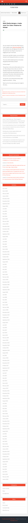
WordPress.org (6, 510)
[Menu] (2, 1)
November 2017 (6, 363)
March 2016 (5, 413)
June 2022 (5, 241)
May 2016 (5, 408)
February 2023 (6, 221)
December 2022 (6, 226)
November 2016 (6, 393)
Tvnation (14, 7)
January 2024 (5, 196)
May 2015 (5, 438)
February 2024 (6, 193)
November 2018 (6, 345)
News (4, 21)
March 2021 (5, 274)
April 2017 (5, 380)
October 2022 (5, 231)
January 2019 (5, 340)
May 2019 (5, 330)
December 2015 (6, 421)
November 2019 (6, 314)
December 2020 (6, 282)
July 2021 (5, 264)
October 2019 (5, 317)
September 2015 (6, 428)
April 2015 (5, 441)
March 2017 (5, 383)
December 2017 (6, 360)
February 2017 (6, 385)
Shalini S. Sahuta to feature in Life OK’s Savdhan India (13, 95)
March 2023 (5, 218)
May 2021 (5, 269)
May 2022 (5, 244)
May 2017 (5, 378)
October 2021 (5, 256)
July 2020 (5, 294)
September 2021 (6, 259)
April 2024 (5, 188)
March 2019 (5, 335)
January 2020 (5, 309)
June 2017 (5, 375)
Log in (4, 502)
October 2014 (5, 456)
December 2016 (6, 390)
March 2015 (5, 443)
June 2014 (5, 466)
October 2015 (5, 426)
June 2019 (5, 327)
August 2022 (5, 236)
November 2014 (6, 454)
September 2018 (6, 350)
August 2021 (5, 261)
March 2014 (5, 474)
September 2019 (6, 320)
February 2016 (6, 416)
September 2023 (6, 203)
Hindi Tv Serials (6, 488)
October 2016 (5, 395)
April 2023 (5, 216)
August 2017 (5, 370)
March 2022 (5, 249)
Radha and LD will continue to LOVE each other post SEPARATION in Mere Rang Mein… (13, 92)
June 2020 (5, 297)
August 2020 (5, 292)
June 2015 (5, 436)
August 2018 (5, 352)
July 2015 (5, 433)
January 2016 (5, 418)
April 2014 (5, 471)
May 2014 (5, 469)
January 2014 (5, 479)
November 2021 (6, 254)
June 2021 (5, 266)
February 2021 (6, 277)
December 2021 (6, 251)
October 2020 (5, 287)
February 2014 (6, 476)
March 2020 (5, 304)
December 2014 (6, 451)
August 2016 (5, 400)
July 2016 (5, 403)
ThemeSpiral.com (14, 520)
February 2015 (6, 446)
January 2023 (5, 223)
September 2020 (6, 289)
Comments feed (6, 507)
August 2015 (5, 431)
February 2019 (6, 337)
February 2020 (6, 307)
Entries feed (5, 505)
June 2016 (5, 406)
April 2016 (5, 411)
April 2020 (5, 302)
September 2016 (6, 398)
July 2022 (5, 239)
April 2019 (5, 332)
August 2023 (5, 206)
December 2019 (6, 312)
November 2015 (6, 423)
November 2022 (6, 229)
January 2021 (5, 279)
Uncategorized (6, 493)
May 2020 (5, 299)
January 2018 (5, 357)
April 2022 (5, 246)
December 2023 (6, 198)
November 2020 (6, 284)
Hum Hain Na (10, 162)
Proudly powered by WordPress (8, 518)
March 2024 (5, 191)
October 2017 (5, 365)
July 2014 (5, 464)
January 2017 (5, 388)
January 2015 (5, 449)
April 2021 (5, 272)
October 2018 (5, 347)
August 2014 (5, 461)
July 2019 (5, 325)
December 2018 (6, 342)
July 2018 (5, 355)
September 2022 (6, 234)
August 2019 (5, 322)
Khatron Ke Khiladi (17, 47)
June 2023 (5, 211)
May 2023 (5, 213)
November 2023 (6, 201)
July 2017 (5, 373)
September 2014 (6, 459)
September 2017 (6, 368)
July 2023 (5, 208)
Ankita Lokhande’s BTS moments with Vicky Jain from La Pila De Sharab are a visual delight (14, 136)
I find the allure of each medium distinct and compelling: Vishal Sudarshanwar (12, 132)
